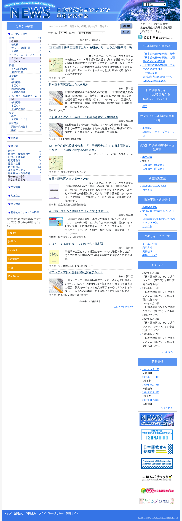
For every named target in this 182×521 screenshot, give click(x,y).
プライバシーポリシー (51, 513)
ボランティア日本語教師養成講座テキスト (76, 272)
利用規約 (31, 513)
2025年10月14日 (150, 377)
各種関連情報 (149, 207)
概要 (144, 106)
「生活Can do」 (150, 72)
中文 (11, 267)
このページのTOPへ (124, 306)
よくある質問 (149, 243)
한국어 (12, 241)
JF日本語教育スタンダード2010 (69, 178)
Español (12, 250)
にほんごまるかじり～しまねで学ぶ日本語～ (77, 243)
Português (13, 258)
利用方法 (147, 247)
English (12, 232)
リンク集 (147, 226)
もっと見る (167, 352)
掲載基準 (147, 251)
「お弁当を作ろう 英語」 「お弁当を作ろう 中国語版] (84, 117)
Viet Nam (13, 276)
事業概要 (147, 127)
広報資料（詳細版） (154, 168)
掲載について (149, 255)
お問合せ (19, 513)
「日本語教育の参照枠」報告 (158, 53)
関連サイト (72, 513)
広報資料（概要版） (154, 164)
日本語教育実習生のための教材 (69, 84)
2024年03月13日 (150, 392)
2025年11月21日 (150, 369)
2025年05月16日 (150, 384)
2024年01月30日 (150, 400)
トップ (7, 513)
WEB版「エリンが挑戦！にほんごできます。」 (79, 211)
